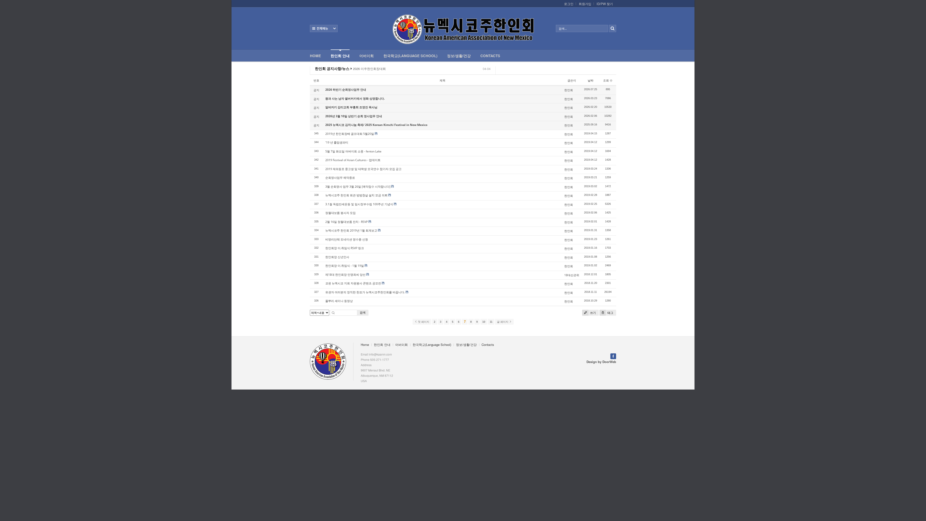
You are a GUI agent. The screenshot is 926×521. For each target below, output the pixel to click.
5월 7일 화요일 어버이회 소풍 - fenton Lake (353, 151)
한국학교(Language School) (410, 55)
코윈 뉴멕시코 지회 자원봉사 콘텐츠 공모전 (353, 283)
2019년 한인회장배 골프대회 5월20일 (349, 134)
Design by (601, 361)
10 (483, 321)
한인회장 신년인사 (337, 257)
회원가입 (585, 4)
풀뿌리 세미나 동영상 (339, 301)
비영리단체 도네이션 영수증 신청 (346, 239)
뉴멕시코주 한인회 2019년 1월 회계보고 (351, 230)
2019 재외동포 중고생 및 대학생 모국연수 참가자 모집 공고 (363, 169)
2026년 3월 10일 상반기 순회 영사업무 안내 (353, 116)
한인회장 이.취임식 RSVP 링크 (344, 248)
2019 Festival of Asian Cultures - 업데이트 (353, 160)
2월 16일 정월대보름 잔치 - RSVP (346, 222)
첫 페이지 (423, 321)
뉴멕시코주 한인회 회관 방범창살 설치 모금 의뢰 (356, 195)
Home (315, 55)
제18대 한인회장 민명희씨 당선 (345, 275)
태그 (610, 313)
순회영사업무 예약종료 (340, 178)
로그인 (568, 4)
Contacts (490, 55)
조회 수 (608, 80)
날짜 (590, 80)
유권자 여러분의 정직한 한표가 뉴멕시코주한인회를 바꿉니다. (365, 292)
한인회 (568, 90)
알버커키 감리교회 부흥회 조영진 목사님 (351, 107)
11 (491, 321)
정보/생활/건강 (459, 55)
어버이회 (366, 55)
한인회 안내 (340, 55)
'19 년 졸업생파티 (336, 142)
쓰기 (592, 313)
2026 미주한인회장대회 (369, 69)
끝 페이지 (503, 321)
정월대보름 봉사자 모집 (340, 213)
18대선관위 (571, 275)
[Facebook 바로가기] (613, 355)
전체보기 (324, 28)
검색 (363, 312)
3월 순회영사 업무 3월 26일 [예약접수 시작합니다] (357, 187)
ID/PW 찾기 (605, 4)
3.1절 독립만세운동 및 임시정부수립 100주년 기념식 (359, 204)
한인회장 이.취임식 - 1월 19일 (344, 266)
